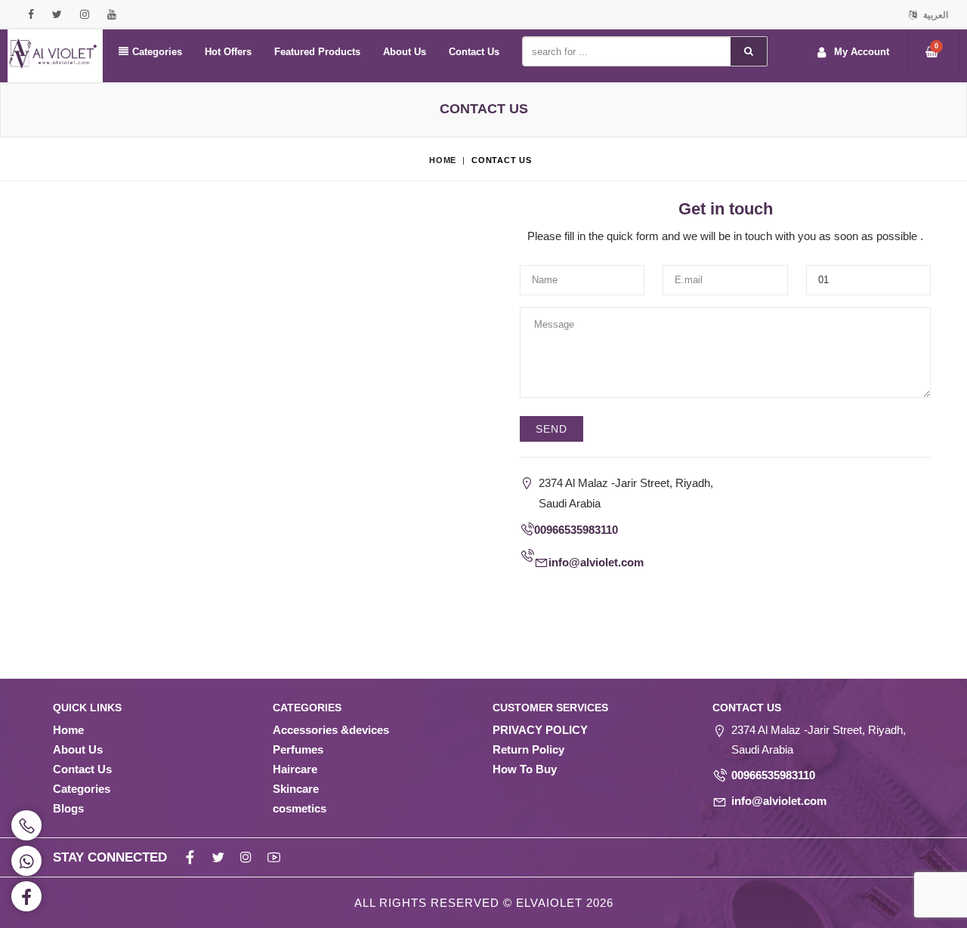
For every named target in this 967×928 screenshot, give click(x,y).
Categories (157, 51)
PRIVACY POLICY (540, 729)
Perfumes (298, 749)
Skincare (296, 788)
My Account (861, 51)
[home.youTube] (611, 598)
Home (442, 160)
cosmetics (299, 808)
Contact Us (474, 51)
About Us (404, 51)
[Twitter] (556, 598)
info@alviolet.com (596, 562)
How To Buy (525, 769)
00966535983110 (576, 529)
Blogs (68, 808)
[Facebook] (528, 598)
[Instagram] (584, 598)
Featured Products (317, 51)
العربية (934, 15)
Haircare (295, 769)
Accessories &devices (331, 729)
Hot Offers (228, 51)
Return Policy (528, 749)
